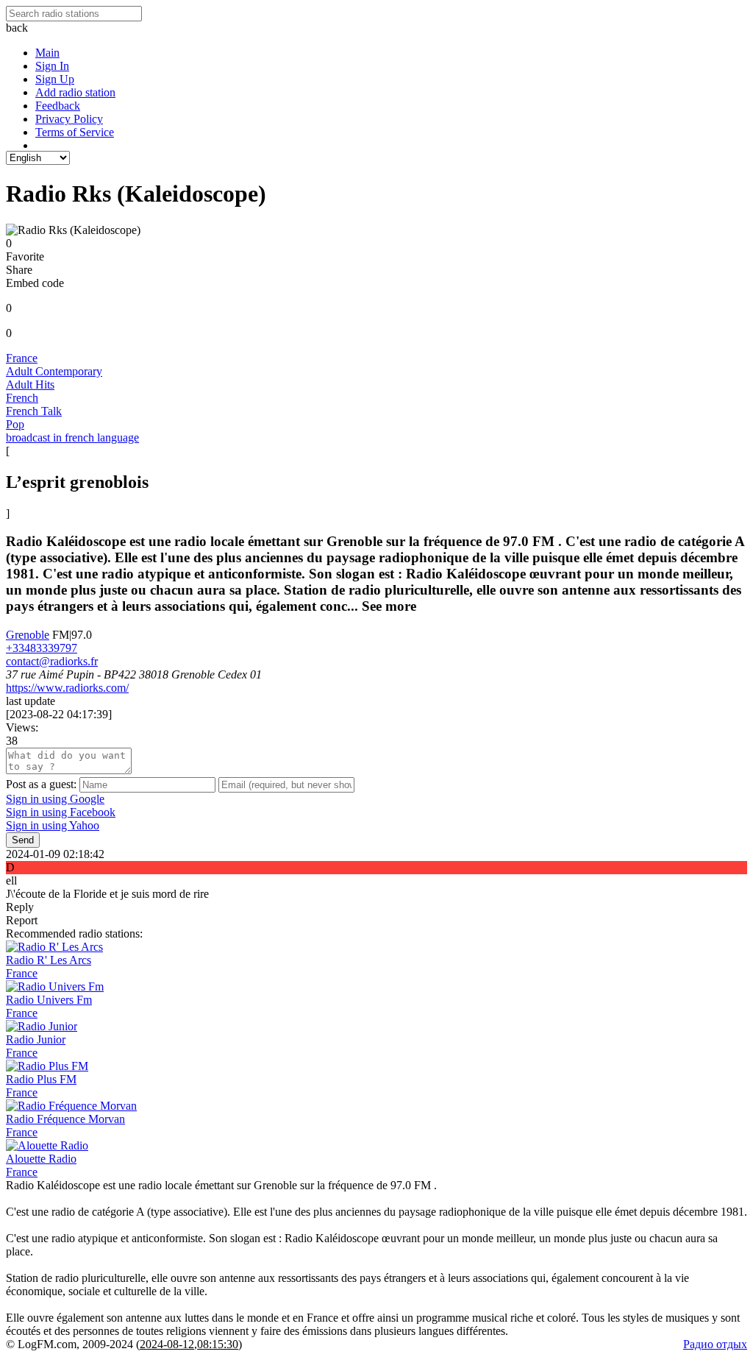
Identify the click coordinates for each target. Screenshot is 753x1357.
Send (23, 840)
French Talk (34, 411)
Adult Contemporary (54, 371)
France (22, 358)
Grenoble (27, 634)
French (22, 397)
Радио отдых (715, 1344)
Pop (15, 424)
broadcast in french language (72, 437)
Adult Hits (30, 384)
